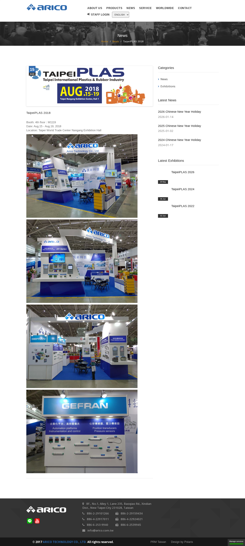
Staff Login (100, 14)
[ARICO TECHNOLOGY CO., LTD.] (49, 7)
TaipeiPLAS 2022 (182, 206)
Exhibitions (167, 86)
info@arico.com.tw (101, 530)
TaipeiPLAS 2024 (182, 189)
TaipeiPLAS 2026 (182, 172)
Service (145, 8)
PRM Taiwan (158, 541)
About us (94, 8)
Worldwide (165, 8)
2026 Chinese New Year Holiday (179, 111)
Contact (185, 8)
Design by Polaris (182, 541)
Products (114, 8)
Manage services (236, 541)
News (130, 8)
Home (104, 41)
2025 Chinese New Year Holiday (179, 126)
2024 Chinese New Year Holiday (179, 140)
